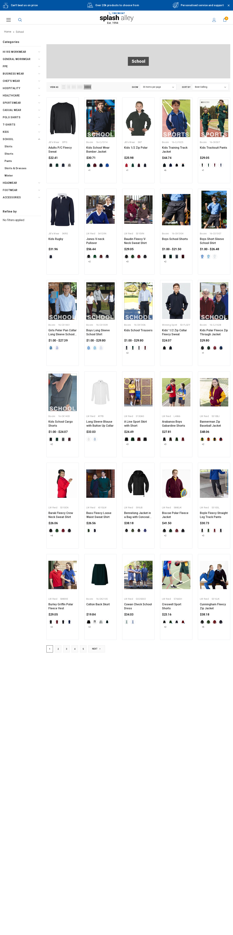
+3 (127, 261)
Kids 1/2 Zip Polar (136, 147)
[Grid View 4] (80, 87)
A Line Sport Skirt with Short (135, 423)
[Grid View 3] (73, 87)
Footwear (10, 190)
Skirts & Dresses (16, 168)
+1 (89, 170)
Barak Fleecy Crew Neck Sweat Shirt (60, 515)
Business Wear (13, 73)
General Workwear (17, 59)
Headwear (10, 182)
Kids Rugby (55, 239)
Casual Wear (12, 110)
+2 (89, 261)
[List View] (63, 87)
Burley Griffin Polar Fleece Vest (60, 606)
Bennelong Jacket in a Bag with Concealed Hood (138, 515)
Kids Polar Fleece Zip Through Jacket (214, 332)
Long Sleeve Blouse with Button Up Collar (100, 423)
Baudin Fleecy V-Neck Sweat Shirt (135, 241)
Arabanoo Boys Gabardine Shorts (173, 423)
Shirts (9, 146)
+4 (51, 535)
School (8, 139)
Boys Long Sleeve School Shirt (98, 332)
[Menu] (8, 20)
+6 (165, 170)
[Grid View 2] (68, 87)
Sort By (186, 87)
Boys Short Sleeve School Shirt (212, 241)
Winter (9, 175)
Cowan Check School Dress (138, 606)
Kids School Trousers (138, 330)
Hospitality (11, 88)
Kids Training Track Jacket (174, 149)
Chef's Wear (11, 81)
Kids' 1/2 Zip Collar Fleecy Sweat (174, 332)
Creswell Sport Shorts (171, 606)
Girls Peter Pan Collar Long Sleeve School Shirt (62, 332)
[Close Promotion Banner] (227, 7)
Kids (6, 131)
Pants (8, 161)
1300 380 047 (118, 13)
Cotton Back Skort (98, 604)
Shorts (9, 153)
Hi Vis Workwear (14, 51)
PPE (5, 66)
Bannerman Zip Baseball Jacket (210, 423)
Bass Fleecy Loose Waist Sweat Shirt (98, 515)
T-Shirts (9, 124)
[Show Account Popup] (214, 19)
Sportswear (12, 102)
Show (135, 87)
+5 (203, 627)
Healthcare (11, 95)
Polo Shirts (12, 117)
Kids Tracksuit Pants (213, 147)
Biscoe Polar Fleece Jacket (175, 515)
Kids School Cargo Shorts (60, 423)
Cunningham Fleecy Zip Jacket (213, 606)
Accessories (12, 197)
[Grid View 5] (87, 87)
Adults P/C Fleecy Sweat (60, 149)
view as (54, 87)
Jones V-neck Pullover (95, 241)
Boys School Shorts (175, 239)
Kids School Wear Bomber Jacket (98, 149)
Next (95, 649)
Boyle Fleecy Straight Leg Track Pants (214, 515)
